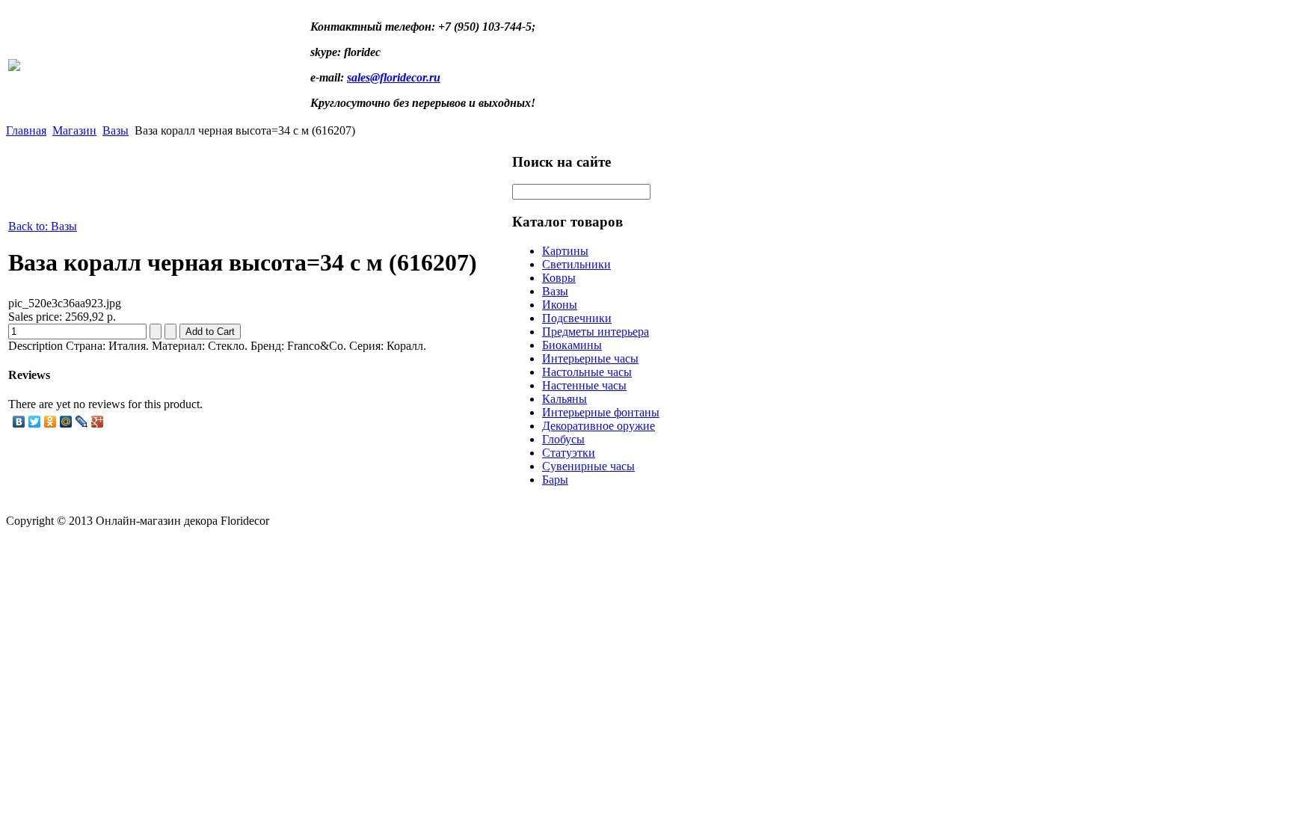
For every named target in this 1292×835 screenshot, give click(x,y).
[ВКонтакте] (19, 421)
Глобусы (563, 439)
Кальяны (564, 398)
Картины (565, 250)
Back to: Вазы (42, 226)
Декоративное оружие (598, 425)
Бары (555, 479)
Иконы (559, 304)
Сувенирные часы (588, 466)
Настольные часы (587, 372)
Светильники (576, 264)
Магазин (74, 130)
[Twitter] (35, 421)
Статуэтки (568, 452)
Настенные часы (584, 385)
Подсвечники (577, 318)
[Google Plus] (97, 421)
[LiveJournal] (82, 421)
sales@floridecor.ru (393, 77)
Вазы (115, 130)
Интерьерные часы (590, 358)
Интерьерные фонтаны (600, 412)
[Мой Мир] (66, 421)
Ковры (559, 277)
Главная (26, 130)
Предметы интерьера (595, 331)
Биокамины (572, 345)
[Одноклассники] (50, 421)
